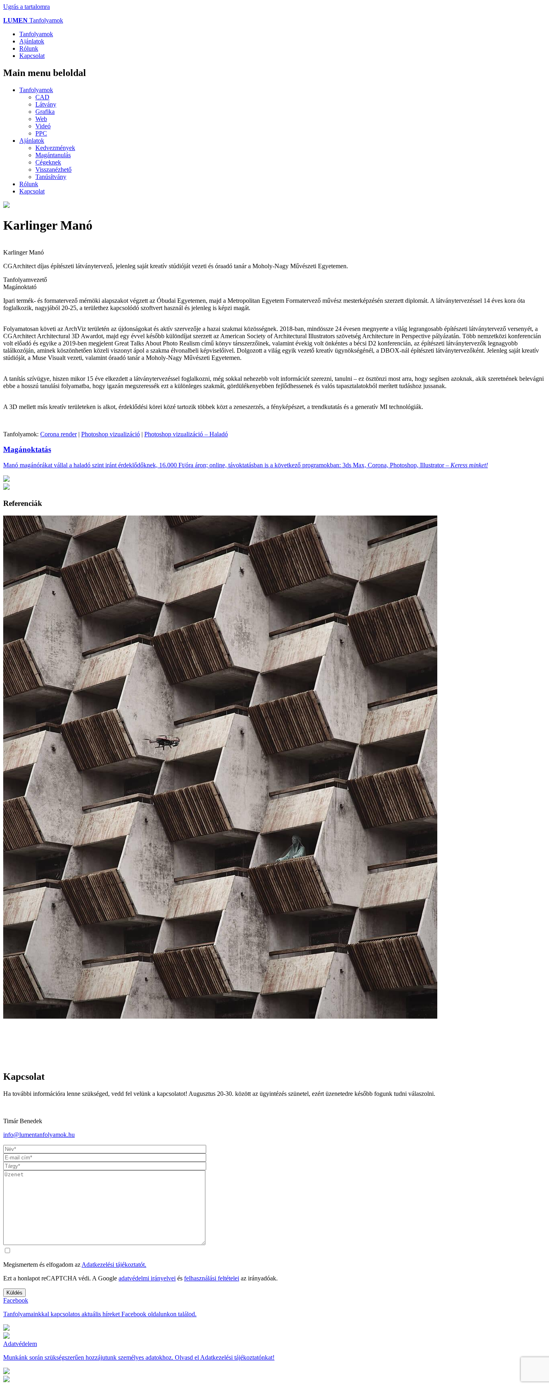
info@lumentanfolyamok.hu (39, 1134)
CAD (42, 97)
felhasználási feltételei (211, 1278)
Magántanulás (53, 155)
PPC (41, 133)
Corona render (58, 434)
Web (41, 118)
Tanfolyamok (33, 20)
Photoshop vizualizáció (110, 434)
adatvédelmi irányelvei (147, 1278)
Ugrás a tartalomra (26, 6)
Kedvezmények (55, 147)
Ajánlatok (31, 41)
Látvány (45, 104)
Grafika (45, 111)
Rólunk (28, 48)
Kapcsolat (32, 55)
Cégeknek (48, 162)
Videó (43, 126)
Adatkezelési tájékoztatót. (114, 1264)
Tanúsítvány (50, 176)
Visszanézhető (53, 169)
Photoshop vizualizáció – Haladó (186, 434)
